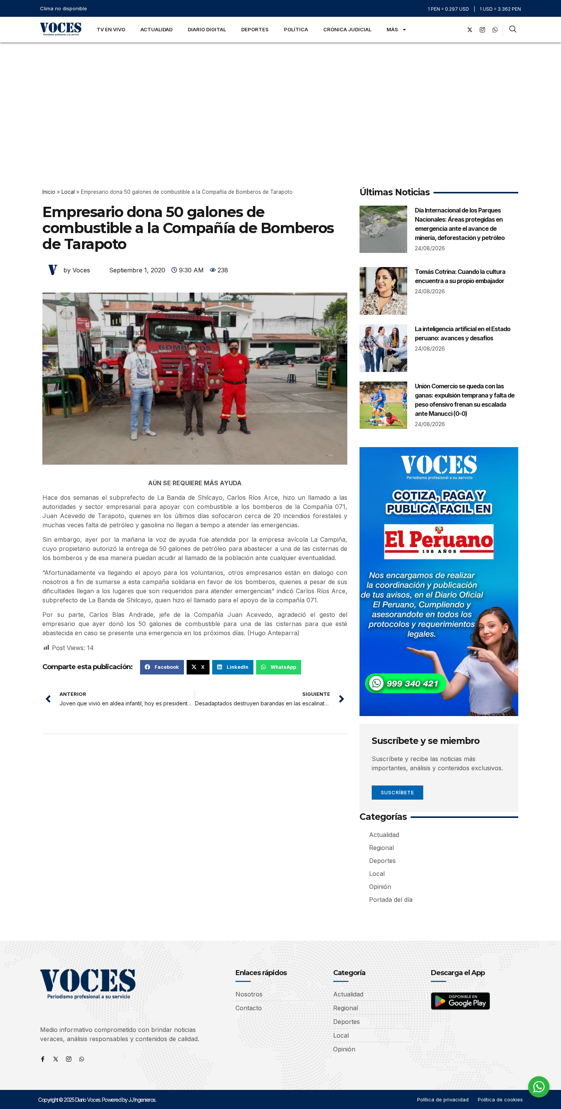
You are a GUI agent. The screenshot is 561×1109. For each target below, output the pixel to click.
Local (68, 192)
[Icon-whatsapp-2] (495, 29)
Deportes (255, 29)
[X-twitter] (469, 29)
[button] (162, 667)
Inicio (48, 192)
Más (392, 29)
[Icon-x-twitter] (55, 1059)
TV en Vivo (111, 29)
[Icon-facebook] (42, 1059)
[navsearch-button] (512, 29)
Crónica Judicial (347, 29)
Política (296, 29)
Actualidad (156, 29)
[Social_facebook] (457, 29)
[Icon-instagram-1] (482, 29)
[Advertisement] (280, 99)
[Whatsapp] (81, 1059)
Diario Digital (207, 29)
